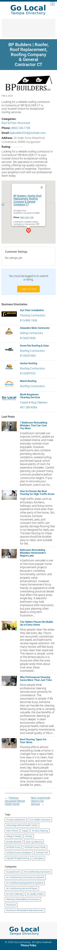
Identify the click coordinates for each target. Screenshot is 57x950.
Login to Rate (28, 289)
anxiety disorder (14, 841)
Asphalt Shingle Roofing (17, 858)
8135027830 (28, 338)
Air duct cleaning (40, 830)
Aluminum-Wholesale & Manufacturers (25, 910)
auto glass (38, 858)
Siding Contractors (31, 333)
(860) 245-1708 (20, 128)
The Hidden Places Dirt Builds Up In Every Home (36, 623)
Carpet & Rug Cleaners (34, 402)
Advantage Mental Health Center (22, 825)
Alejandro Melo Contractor (35, 328)
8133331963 (28, 355)
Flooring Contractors (32, 315)
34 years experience (15, 819)
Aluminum (11, 905)
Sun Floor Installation (32, 310)
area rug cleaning (34, 841)
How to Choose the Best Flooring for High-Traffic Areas (37, 493)
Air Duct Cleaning (14, 894)
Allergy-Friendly (13, 836)
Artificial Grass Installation (19, 852)
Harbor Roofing (28, 363)
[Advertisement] (28, 30)
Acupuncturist (13, 872)
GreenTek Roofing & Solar (34, 345)
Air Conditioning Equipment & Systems (24, 883)
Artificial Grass (13, 847)
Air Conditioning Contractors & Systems (25, 877)
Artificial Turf (42, 852)
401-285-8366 (28, 407)
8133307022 (28, 373)
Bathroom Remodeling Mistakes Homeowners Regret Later (33, 553)
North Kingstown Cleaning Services (30, 396)
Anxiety (28, 836)
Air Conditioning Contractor (37, 872)
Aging (25, 830)
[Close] (41, 187)
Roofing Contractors (32, 350)
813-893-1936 (28, 320)
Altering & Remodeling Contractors (23, 899)
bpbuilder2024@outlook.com (28, 132)
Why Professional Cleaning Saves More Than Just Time (36, 679)
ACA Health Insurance (40, 819)
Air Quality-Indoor (35, 894)
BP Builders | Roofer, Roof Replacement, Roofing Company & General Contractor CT (27, 200)
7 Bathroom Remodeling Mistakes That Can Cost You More (33, 425)
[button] (28, 231)
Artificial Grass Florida (35, 847)
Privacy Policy (28, 945)
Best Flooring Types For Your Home (33, 741)
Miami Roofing (28, 381)
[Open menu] (53, 4)
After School (12, 830)
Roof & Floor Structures (16, 123)
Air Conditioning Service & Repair (22, 888)
